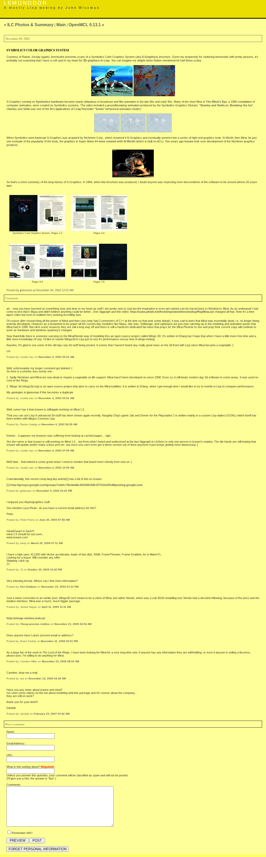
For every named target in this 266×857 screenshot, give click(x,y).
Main (61, 25)
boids (100, 108)
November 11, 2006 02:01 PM (59, 641)
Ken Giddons (28, 586)
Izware (188, 141)
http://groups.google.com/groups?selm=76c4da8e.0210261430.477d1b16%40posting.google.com (76, 484)
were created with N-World (117, 141)
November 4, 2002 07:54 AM (56, 450)
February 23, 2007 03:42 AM (51, 713)
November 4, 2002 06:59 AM (59, 424)
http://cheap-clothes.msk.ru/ (25, 618)
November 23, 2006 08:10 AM (60, 661)
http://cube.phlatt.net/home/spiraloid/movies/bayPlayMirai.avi (172, 311)
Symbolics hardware (50, 101)
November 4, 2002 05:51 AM (56, 398)
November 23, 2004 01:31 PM (59, 586)
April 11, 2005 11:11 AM (56, 606)
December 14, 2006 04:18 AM (47, 678)
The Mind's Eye (216, 101)
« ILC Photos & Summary (29, 25)
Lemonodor (25, 3)
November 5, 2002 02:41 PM (54, 490)
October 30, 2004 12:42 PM (45, 569)
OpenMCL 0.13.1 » (86, 25)
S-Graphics (149, 56)
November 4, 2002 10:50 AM (56, 467)
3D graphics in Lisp (96, 60)
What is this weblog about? (30, 766)
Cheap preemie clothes (35, 624)
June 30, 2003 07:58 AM (54, 519)
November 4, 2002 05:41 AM (56, 357)
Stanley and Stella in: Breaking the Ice (226, 105)
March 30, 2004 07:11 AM (47, 543)
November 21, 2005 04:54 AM (72, 624)
